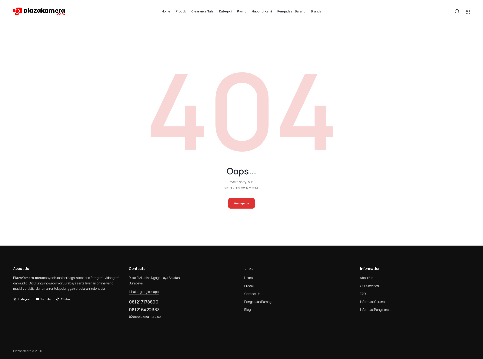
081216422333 (144, 309)
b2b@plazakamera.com (146, 316)
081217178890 (143, 302)
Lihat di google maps (144, 292)
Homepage (241, 203)
